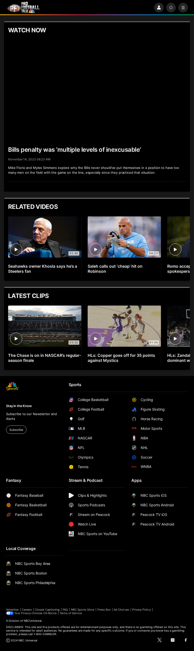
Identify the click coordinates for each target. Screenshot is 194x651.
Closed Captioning (47, 609)
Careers (27, 609)
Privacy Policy (141, 609)
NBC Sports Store (82, 609)
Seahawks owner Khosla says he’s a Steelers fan (42, 269)
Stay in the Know (19, 406)
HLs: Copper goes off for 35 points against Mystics (121, 358)
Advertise (12, 609)
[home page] (23, 7)
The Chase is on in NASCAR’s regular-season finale (44, 358)
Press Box (104, 609)
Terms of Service (71, 613)
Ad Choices (121, 609)
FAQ (65, 609)
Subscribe (16, 430)
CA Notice (50, 613)
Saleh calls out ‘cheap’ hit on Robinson (115, 269)
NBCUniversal (33, 620)
